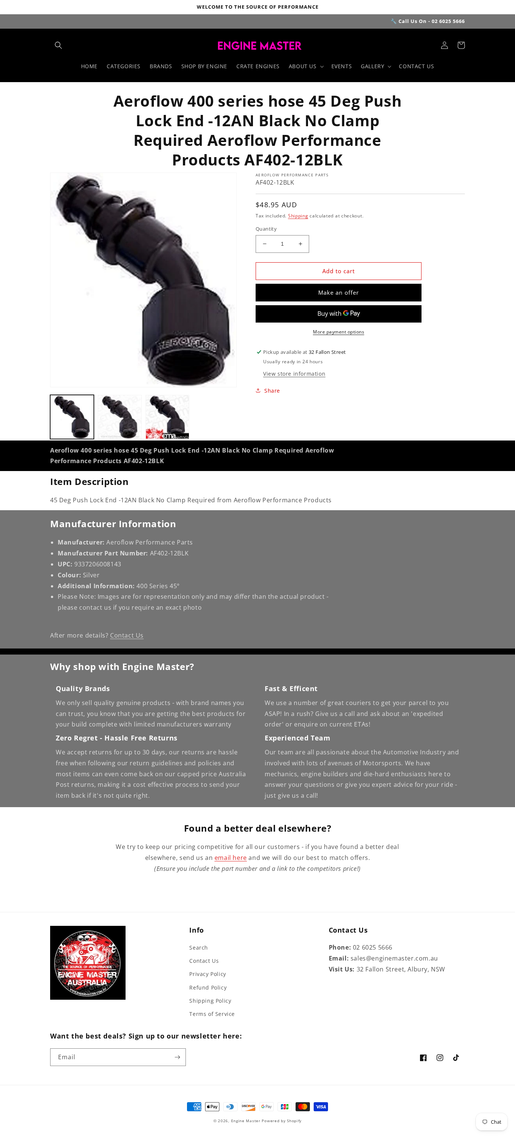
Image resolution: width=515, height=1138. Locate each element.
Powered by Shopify (282, 1120)
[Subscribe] (177, 1057)
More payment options (338, 332)
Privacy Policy (207, 973)
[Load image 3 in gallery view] (167, 417)
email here (231, 858)
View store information (294, 373)
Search (198, 947)
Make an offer (338, 292)
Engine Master (246, 1120)
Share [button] (272, 390)
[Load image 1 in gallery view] (72, 417)
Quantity (266, 228)
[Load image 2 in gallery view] (119, 417)
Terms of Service (212, 1013)
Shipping (298, 216)
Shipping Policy (210, 1000)
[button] (58, 45)
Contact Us (127, 635)
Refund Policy (208, 987)
